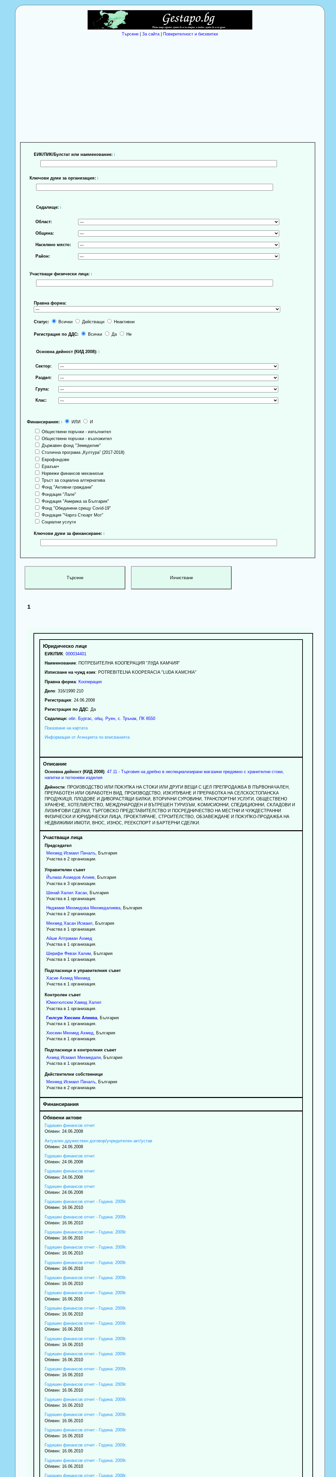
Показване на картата (66, 728)
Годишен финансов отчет (70, 1125)
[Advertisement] (171, 88)
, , (111, 718)
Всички (65, 321)
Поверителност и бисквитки (190, 34)
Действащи (92, 321)
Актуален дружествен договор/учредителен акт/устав (98, 1140)
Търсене (130, 34)
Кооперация (90, 681)
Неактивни (124, 321)
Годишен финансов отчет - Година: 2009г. (86, 1201)
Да (113, 334)
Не (128, 334)
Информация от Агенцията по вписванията (87, 737)
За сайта (150, 34)
